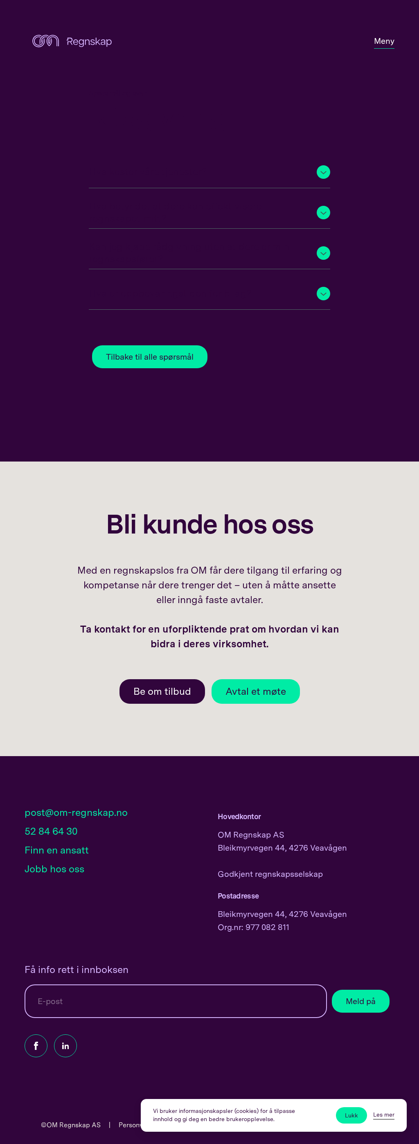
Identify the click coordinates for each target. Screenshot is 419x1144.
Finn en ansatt (57, 850)
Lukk (351, 1115)
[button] (209, 171)
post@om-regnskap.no (76, 812)
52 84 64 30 (51, 831)
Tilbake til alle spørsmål (150, 357)
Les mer (383, 1114)
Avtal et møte (255, 691)
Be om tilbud (162, 691)
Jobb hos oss (54, 869)
